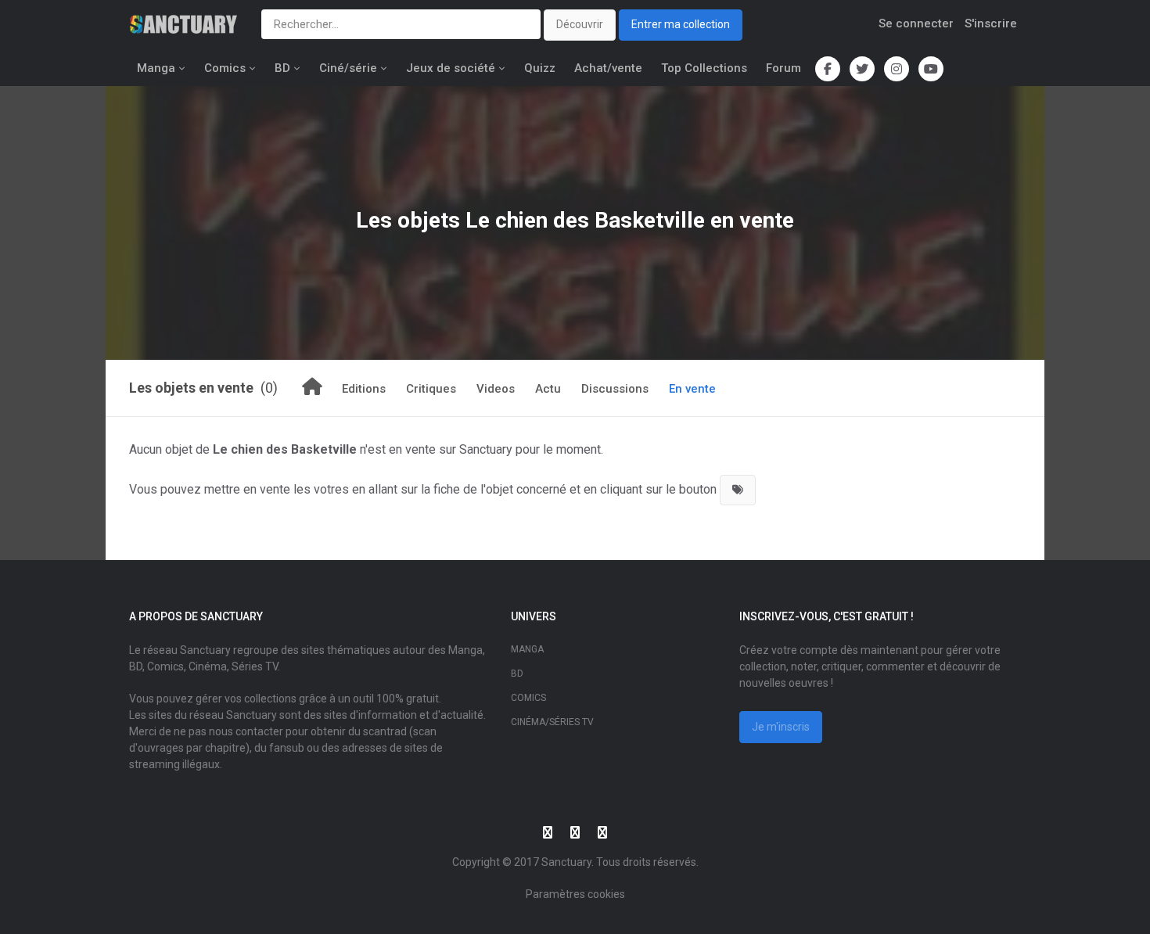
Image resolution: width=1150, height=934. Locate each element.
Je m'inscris (781, 726)
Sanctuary (566, 862)
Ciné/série (348, 68)
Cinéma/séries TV (552, 722)
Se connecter (916, 23)
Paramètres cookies (575, 894)
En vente (692, 389)
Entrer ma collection (680, 24)
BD (282, 68)
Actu (548, 389)
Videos (495, 389)
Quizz (539, 68)
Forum (783, 68)
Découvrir (579, 24)
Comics (225, 68)
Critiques (431, 389)
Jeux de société (450, 68)
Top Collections (704, 68)
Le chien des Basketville (585, 220)
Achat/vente (608, 68)
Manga (156, 68)
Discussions (615, 389)
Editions (364, 389)
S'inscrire (991, 23)
